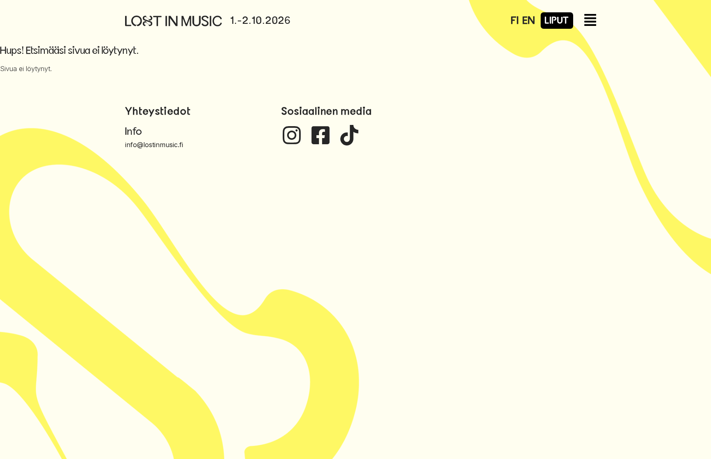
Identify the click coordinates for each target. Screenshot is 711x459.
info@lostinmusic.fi (154, 145)
